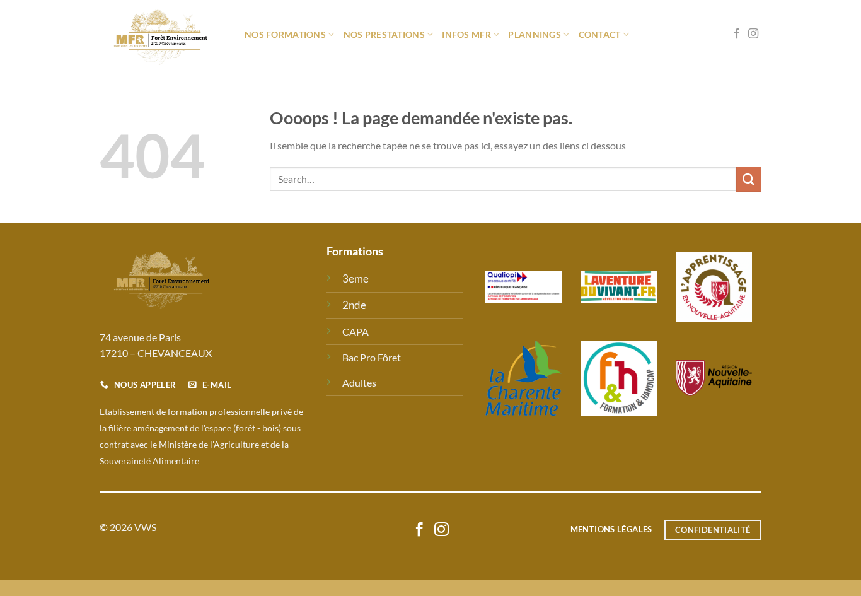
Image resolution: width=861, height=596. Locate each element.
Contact (600, 34)
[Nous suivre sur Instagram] (753, 34)
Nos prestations (384, 34)
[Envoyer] (748, 179)
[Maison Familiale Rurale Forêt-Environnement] (163, 34)
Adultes (359, 383)
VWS (145, 527)
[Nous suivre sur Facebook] (737, 34)
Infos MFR (466, 34)
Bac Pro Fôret (371, 357)
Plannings (534, 34)
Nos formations (285, 34)
